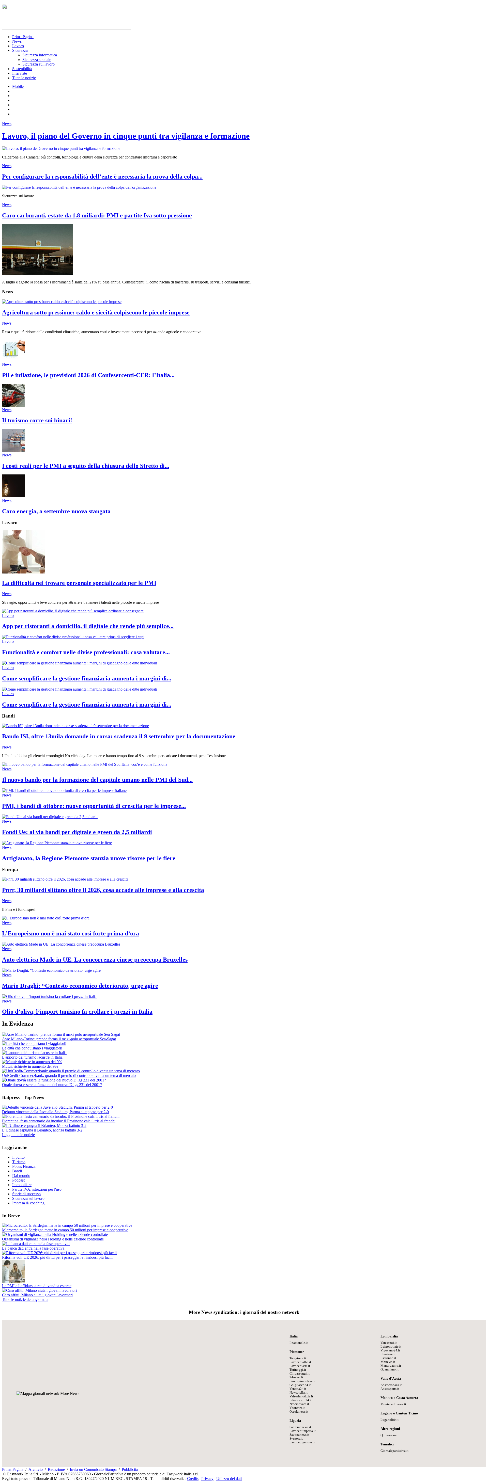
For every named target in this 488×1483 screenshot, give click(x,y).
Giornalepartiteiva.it (394, 1451)
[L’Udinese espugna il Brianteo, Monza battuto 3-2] (44, 1125)
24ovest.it (296, 1377)
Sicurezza (20, 50)
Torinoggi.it (297, 1370)
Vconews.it (297, 1408)
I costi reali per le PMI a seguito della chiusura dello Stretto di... (85, 466)
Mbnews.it (387, 1362)
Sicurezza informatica (39, 55)
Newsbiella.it (298, 1392)
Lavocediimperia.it (302, 1431)
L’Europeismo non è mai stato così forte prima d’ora (70, 933)
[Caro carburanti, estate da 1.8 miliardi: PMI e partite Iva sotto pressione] (37, 273)
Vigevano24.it (390, 1350)
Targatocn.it (297, 1358)
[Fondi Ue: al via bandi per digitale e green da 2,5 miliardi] (50, 817)
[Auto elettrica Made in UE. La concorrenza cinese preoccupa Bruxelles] (61, 944)
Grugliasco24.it (300, 1385)
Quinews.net (389, 1435)
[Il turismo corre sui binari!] (13, 405)
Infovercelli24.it (300, 1400)
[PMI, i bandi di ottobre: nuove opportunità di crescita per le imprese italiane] (64, 790)
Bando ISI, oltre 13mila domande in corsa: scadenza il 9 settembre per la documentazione (118, 736)
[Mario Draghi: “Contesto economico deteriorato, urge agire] (51, 970)
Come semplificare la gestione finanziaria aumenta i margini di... (86, 678)
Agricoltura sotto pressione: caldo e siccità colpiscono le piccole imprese (96, 312)
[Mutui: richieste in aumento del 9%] (32, 1062)
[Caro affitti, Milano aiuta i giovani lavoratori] (39, 1290)
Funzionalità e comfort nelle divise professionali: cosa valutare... (86, 652)
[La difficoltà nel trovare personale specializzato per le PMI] (23, 572)
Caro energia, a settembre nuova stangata (56, 511)
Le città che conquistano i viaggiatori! (32, 1048)
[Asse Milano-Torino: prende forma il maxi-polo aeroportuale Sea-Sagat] (61, 1034)
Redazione (56, 1469)
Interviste (19, 73)
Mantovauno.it (390, 1365)
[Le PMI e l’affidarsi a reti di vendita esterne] (13, 1281)
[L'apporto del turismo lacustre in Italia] (34, 1052)
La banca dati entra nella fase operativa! (34, 1248)
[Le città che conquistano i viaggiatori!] (34, 1043)
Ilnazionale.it (298, 1343)
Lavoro (18, 46)
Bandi (17, 1171)
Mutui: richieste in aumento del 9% (30, 1066)
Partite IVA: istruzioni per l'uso (37, 1189)
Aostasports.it (389, 1389)
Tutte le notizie (24, 78)
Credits (193, 1478)
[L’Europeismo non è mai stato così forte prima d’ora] (45, 918)
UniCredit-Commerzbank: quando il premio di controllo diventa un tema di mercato (69, 1075)
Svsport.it (296, 1438)
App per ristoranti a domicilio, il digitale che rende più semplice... (88, 626)
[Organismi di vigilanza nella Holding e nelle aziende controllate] (55, 1234)
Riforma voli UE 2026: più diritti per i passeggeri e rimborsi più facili (57, 1257)
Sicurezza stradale (36, 59)
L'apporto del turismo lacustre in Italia (32, 1057)
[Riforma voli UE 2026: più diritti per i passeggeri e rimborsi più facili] (59, 1253)
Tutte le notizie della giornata (25, 1299)
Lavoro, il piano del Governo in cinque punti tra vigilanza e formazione (126, 135)
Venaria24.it (297, 1389)
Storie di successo (26, 1194)
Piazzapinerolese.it (302, 1381)
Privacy (207, 1478)
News (17, 41)
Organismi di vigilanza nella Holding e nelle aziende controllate (53, 1239)
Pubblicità (130, 1469)
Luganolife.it (389, 1420)
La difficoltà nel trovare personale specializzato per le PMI (79, 583)
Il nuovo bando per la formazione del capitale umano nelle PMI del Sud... (97, 779)
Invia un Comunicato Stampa (93, 1469)
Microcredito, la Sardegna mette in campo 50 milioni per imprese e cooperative (65, 1230)
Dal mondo (21, 1175)
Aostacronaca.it (391, 1385)
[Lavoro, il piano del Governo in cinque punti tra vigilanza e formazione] (61, 148)
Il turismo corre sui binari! (37, 420)
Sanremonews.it (300, 1427)
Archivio (35, 1469)
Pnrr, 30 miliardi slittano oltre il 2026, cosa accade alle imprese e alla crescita (103, 890)
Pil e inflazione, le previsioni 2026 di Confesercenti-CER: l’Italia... (88, 375)
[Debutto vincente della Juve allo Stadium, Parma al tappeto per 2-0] (57, 1107)
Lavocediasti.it (299, 1366)
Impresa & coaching (28, 1203)
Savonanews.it (299, 1435)
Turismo (18, 1162)
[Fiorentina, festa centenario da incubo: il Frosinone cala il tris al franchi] (60, 1116)
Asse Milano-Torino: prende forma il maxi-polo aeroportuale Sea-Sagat (59, 1039)
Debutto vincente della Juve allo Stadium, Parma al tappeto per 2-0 (55, 1112)
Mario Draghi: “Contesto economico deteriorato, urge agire (80, 985)
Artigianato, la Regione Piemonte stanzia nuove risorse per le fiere (88, 858)
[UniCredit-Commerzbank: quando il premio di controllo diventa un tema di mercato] (71, 1071)
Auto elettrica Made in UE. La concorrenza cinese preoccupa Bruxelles (95, 959)
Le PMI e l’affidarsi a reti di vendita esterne (36, 1286)
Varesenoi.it (388, 1343)
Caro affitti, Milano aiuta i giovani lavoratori (37, 1295)
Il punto (18, 1157)
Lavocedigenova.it (302, 1442)
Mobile (18, 86)
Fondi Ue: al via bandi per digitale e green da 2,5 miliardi (77, 832)
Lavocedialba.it (300, 1362)
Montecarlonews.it (393, 1404)
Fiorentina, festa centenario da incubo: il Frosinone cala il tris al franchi (58, 1121)
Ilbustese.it (387, 1354)
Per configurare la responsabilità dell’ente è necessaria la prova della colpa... (102, 176)
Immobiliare (22, 1185)
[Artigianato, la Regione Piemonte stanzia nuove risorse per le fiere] (57, 843)
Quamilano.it (389, 1369)
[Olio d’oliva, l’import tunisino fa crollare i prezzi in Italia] (49, 996)
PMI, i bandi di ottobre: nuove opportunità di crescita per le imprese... (94, 806)
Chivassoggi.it (299, 1373)
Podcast (18, 1180)
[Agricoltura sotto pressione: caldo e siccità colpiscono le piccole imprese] (61, 301)
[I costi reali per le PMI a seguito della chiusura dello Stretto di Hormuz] (13, 450)
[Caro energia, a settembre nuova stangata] (13, 496)
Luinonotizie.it (390, 1346)
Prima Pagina (23, 37)
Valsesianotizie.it (301, 1396)
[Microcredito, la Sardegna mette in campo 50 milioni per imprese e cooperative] (67, 1225)
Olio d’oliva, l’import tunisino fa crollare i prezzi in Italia (77, 1011)
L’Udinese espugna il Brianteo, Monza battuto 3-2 (42, 1130)
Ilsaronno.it (388, 1358)
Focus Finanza (24, 1166)
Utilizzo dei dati (229, 1478)
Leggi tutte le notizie (18, 1135)
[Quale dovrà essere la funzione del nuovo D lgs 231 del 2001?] (54, 1080)
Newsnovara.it (299, 1404)
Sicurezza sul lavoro (38, 64)
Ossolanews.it (298, 1411)
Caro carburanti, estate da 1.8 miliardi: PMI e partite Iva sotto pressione (97, 215)
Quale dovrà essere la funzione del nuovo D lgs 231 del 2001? (52, 1084)
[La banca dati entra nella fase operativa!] (36, 1243)
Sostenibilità (22, 69)
